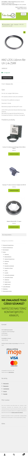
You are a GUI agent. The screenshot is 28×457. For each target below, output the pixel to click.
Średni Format (8, 282)
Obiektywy (7, 279)
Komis (12, 24)
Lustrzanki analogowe (9, 275)
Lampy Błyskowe (6, 286)
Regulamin (5, 386)
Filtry (12, 84)
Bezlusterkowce (8, 256)
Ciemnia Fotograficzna (9, 259)
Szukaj (14, 454)
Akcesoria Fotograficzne (8, 245)
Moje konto (6, 383)
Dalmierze (7, 261)
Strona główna (7, 24)
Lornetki (6, 272)
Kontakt (5, 394)
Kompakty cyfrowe (9, 268)
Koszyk (5, 391)
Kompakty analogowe (9, 266)
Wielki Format (7, 284)
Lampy (6, 270)
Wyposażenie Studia (7, 291)
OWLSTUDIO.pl (11, 372)
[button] (24, 32)
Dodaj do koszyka (7, 77)
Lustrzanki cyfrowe (9, 277)
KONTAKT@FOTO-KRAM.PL (14, 313)
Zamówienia (6, 388)
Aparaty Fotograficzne (8, 247)
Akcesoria (16, 24)
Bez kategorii (6, 249)
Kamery (6, 263)
